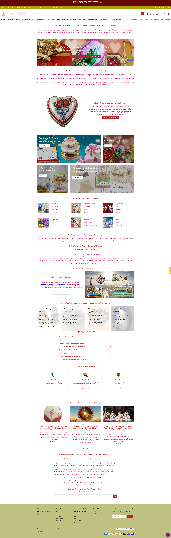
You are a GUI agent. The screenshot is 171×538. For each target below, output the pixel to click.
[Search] (142, 13)
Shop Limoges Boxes (77, 57)
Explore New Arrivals (93, 57)
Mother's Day (118, 208)
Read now (52, 441)
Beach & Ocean (87, 206)
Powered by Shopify (41, 531)
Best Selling (134, 19)
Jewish (117, 222)
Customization (38, 7)
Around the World (87, 204)
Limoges (3, 19)
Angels (117, 219)
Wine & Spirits (54, 212)
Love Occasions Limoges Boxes (110, 117)
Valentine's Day (119, 204)
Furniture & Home (55, 211)
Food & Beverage (55, 206)
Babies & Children (26, 19)
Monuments (86, 208)
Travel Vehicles (86, 211)
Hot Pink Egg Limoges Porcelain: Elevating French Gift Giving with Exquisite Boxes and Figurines (52, 428)
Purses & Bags (86, 219)
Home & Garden (51, 19)
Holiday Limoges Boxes (104, 19)
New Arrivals (141, 19)
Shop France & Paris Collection (60, 293)
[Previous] (34, 382)
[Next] (136, 382)
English (118, 528)
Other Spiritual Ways (120, 225)
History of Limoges (78, 513)
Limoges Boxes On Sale (159, 19)
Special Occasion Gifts (116, 19)
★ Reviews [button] (169, 270)
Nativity (117, 224)
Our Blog (49, 7)
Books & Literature (55, 220)
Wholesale (45, 7)
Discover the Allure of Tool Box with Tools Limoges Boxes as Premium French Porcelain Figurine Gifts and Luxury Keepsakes (118, 429)
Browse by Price (148, 19)
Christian (118, 220)
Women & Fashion (87, 224)
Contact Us (62, 7)
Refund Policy (59, 520)
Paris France (86, 209)
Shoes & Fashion (87, 220)
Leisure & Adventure (71, 19)
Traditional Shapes (41, 19)
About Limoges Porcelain (22, 7)
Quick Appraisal (55, 7)
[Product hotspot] (98, 277)
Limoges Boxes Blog (97, 513)
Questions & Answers (60, 513)
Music (53, 224)
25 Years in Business (5, 7)
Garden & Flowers (55, 209)
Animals (18, 19)
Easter (117, 206)
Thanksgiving (118, 212)
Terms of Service (59, 518)
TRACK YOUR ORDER (97, 515)
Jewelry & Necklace (87, 222)
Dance (53, 222)
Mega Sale (167, 19)
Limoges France (13, 7)
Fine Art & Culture (61, 19)
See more (85, 448)
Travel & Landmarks (92, 19)
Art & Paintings (55, 219)
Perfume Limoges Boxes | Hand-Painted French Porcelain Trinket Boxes (91, 226)
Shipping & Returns (60, 515)
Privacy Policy (59, 516)
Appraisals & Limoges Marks (80, 511)
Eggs (52, 204)
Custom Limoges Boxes (79, 515)
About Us (58, 511)
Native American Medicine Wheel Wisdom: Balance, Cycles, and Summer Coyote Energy (85, 428)
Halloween (118, 211)
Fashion (33, 19)
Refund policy (77, 522)
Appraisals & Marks (31, 7)
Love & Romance (10, 19)
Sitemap (64, 528)
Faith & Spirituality (82, 19)
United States (86, 212)
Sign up (130, 516)
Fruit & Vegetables (55, 208)
